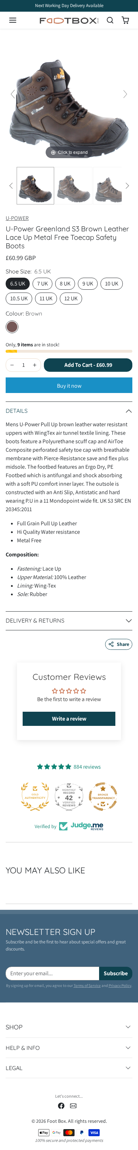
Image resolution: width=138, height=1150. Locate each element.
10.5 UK (19, 298)
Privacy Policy (120, 985)
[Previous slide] (13, 94)
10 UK (111, 283)
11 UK (46, 298)
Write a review (69, 718)
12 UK (70, 298)
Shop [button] (14, 1027)
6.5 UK (17, 283)
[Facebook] (61, 1105)
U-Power (17, 218)
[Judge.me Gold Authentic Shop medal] (35, 796)
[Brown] (12, 326)
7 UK (42, 283)
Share (123, 644)
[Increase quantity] (34, 365)
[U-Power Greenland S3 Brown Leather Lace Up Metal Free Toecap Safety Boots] (35, 185)
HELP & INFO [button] (23, 1047)
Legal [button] (14, 1067)
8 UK (65, 283)
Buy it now (69, 385)
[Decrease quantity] (12, 365)
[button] (19, 20)
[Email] (73, 1105)
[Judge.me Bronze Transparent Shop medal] (103, 796)
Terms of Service (87, 985)
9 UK (87, 283)
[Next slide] (125, 94)
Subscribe (116, 973)
